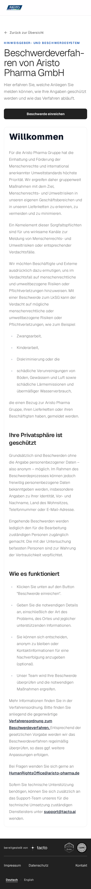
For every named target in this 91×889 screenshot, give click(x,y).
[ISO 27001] (69, 847)
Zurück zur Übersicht (27, 32)
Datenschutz (39, 865)
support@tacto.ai (60, 811)
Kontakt (81, 865)
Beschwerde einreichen (46, 114)
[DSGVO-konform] (81, 847)
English (29, 880)
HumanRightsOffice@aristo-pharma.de (44, 773)
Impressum (12, 865)
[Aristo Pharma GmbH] (15, 7)
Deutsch (12, 880)
